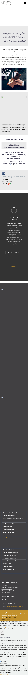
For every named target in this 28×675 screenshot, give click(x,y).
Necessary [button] (2, 660)
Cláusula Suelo (7, 526)
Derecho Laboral (8, 566)
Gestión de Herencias (9, 555)
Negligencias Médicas (9, 524)
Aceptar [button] (5, 627)
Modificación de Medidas (10, 552)
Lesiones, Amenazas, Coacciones (13, 518)
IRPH (4, 535)
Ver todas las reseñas (7, 186)
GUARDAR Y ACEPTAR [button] (5, 674)
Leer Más (10, 627)
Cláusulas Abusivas (8, 529)
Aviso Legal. (8, 617)
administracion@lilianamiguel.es (15, 606)
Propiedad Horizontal (9, 561)
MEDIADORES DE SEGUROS (13, 257)
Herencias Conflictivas (9, 558)
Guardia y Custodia (8, 549)
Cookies (8, 619)
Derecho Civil (7, 563)
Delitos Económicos (9, 515)
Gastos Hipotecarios (9, 532)
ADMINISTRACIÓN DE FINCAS (14, 252)
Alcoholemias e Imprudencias (12, 512)
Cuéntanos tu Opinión (9, 572)
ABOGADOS (18, 5)
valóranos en (5, 185)
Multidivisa (6, 537)
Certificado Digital (8, 569)
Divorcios (6, 547)
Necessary (3, 661)
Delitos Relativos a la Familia (11, 521)
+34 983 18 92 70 (11, 603)
